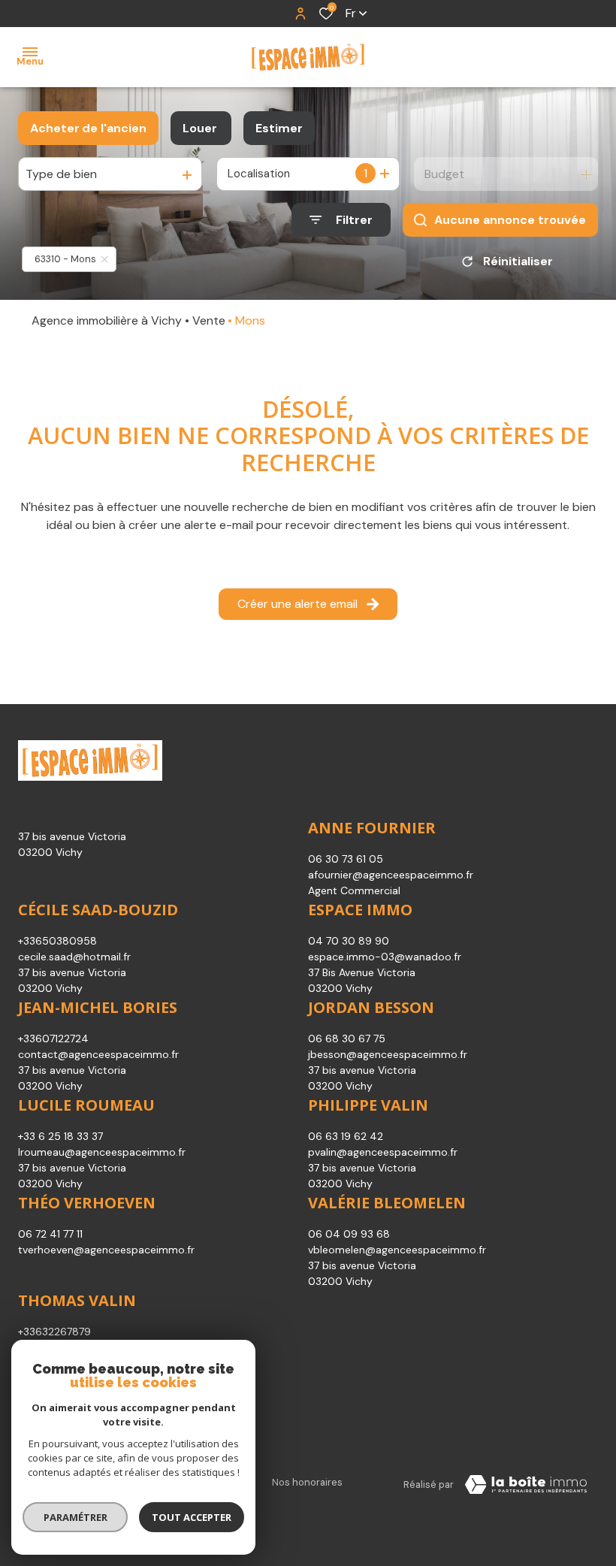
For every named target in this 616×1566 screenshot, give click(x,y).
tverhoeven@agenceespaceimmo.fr (106, 1249)
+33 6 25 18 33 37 (60, 1136)
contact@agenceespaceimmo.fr (98, 1054)
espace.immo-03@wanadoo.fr (384, 956)
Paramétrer (75, 1517)
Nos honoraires (307, 1482)
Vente (208, 320)
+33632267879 (54, 1331)
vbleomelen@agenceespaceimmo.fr (397, 1249)
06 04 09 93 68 (349, 1234)
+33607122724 (53, 1038)
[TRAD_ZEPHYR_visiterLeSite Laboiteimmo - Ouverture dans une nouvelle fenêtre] (526, 1485)
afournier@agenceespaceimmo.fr (390, 874)
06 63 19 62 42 (345, 1136)
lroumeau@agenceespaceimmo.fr (102, 1152)
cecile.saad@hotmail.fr (74, 956)
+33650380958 (57, 941)
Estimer (279, 128)
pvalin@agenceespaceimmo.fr (382, 1152)
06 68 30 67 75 (346, 1038)
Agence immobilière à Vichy (107, 320)
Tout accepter (191, 1517)
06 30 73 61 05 (345, 859)
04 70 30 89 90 (348, 941)
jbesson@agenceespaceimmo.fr (387, 1054)
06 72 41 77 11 (50, 1234)
